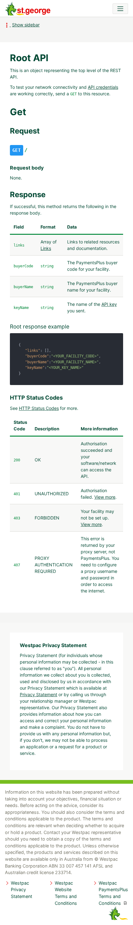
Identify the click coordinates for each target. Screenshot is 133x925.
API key (109, 304)
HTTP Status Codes (39, 408)
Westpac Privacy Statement (21, 889)
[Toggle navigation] (120, 8)
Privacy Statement (38, 694)
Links (46, 248)
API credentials (103, 87)
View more (104, 497)
